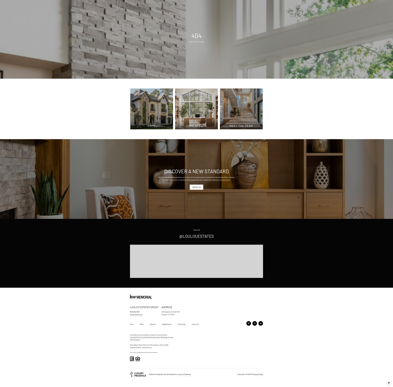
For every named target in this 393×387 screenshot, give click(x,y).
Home (132, 324)
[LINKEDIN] (260, 323)
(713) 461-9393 (163, 345)
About (142, 324)
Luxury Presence (184, 374)
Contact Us (195, 324)
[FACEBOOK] (248, 323)
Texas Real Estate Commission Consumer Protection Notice (148, 335)
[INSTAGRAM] (254, 323)
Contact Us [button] (196, 187)
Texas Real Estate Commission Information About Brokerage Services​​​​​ (151, 337)
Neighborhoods (167, 324)
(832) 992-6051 (135, 312)
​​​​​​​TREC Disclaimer (135, 340)
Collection (153, 324)
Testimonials (182, 324)
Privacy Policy (257, 374)
